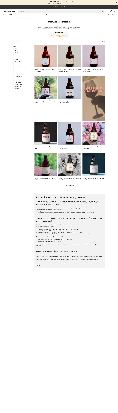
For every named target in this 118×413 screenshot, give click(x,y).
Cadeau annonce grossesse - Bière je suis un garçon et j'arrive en (69, 70)
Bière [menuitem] (4, 14)
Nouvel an (17, 80)
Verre (16, 54)
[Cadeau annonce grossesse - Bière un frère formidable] (93, 164)
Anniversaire (17, 61)
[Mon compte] (107, 11)
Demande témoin (19, 65)
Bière (16, 48)
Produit (15, 46)
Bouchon (17, 52)
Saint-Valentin (18, 88)
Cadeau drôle (18, 82)
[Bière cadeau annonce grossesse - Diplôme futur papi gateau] (69, 133)
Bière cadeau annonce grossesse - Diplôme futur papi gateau (69, 147)
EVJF (16, 72)
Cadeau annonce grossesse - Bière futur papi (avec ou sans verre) (69, 101)
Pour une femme (18, 86)
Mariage (17, 63)
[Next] (75, 190)
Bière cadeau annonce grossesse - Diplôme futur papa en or (45, 70)
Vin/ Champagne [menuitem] (13, 14)
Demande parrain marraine (21, 68)
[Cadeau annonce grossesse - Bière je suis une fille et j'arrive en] (93, 56)
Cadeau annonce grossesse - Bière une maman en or (92, 147)
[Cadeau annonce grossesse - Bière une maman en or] (93, 133)
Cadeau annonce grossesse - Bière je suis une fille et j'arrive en (92, 70)
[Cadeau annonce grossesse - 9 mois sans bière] (45, 133)
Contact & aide (111, 14)
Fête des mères (18, 74)
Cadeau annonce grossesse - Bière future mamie (44, 101)
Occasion (15, 59)
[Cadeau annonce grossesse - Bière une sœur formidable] (69, 164)
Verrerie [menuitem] (22, 14)
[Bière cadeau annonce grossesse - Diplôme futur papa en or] (45, 56)
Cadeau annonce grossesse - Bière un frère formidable (93, 179)
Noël (16, 78)
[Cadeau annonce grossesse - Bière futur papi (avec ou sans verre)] (69, 87)
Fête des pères (18, 76)
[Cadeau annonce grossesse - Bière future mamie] (45, 87)
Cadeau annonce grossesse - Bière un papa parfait (45, 179)
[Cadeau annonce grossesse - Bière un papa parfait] (45, 164)
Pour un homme (18, 84)
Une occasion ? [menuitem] (31, 14)
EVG (16, 70)
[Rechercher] (102, 11)
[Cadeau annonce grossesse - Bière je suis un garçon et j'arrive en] (69, 56)
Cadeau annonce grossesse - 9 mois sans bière (44, 147)
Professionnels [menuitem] (50, 14)
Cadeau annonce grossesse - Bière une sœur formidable (69, 179)
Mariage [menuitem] (41, 14)
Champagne (17, 50)
